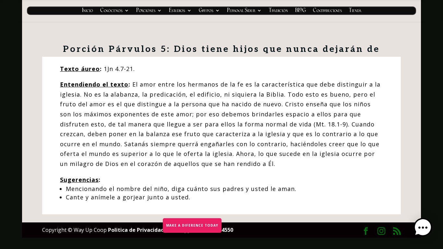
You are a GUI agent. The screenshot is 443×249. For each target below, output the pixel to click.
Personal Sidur (241, 11)
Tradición (278, 11)
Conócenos (111, 11)
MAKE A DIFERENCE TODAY (192, 225)
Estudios (177, 11)
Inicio (87, 11)
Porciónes (145, 11)
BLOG (300, 11)
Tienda (355, 11)
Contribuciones (327, 11)
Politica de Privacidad (136, 229)
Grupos (206, 11)
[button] (423, 228)
